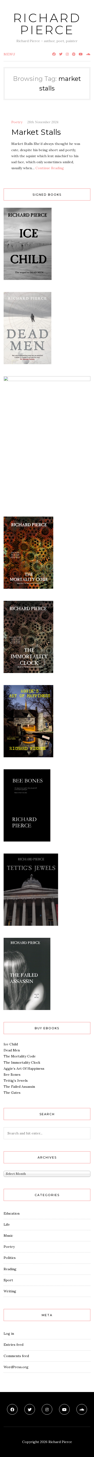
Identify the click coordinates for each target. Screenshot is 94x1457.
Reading (10, 1269)
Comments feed (16, 1356)
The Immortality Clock (22, 1062)
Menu (9, 54)
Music (8, 1235)
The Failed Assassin (19, 1086)
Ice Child (11, 1044)
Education (12, 1213)
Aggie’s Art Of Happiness (24, 1068)
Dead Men (12, 1050)
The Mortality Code (20, 1056)
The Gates (12, 1092)
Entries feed (13, 1344)
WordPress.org (16, 1367)
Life (7, 1224)
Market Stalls (36, 132)
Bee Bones (12, 1074)
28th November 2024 (42, 122)
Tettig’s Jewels (16, 1080)
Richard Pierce (47, 24)
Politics (10, 1258)
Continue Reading (49, 168)
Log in (9, 1333)
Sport (8, 1280)
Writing (10, 1291)
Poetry (16, 122)
